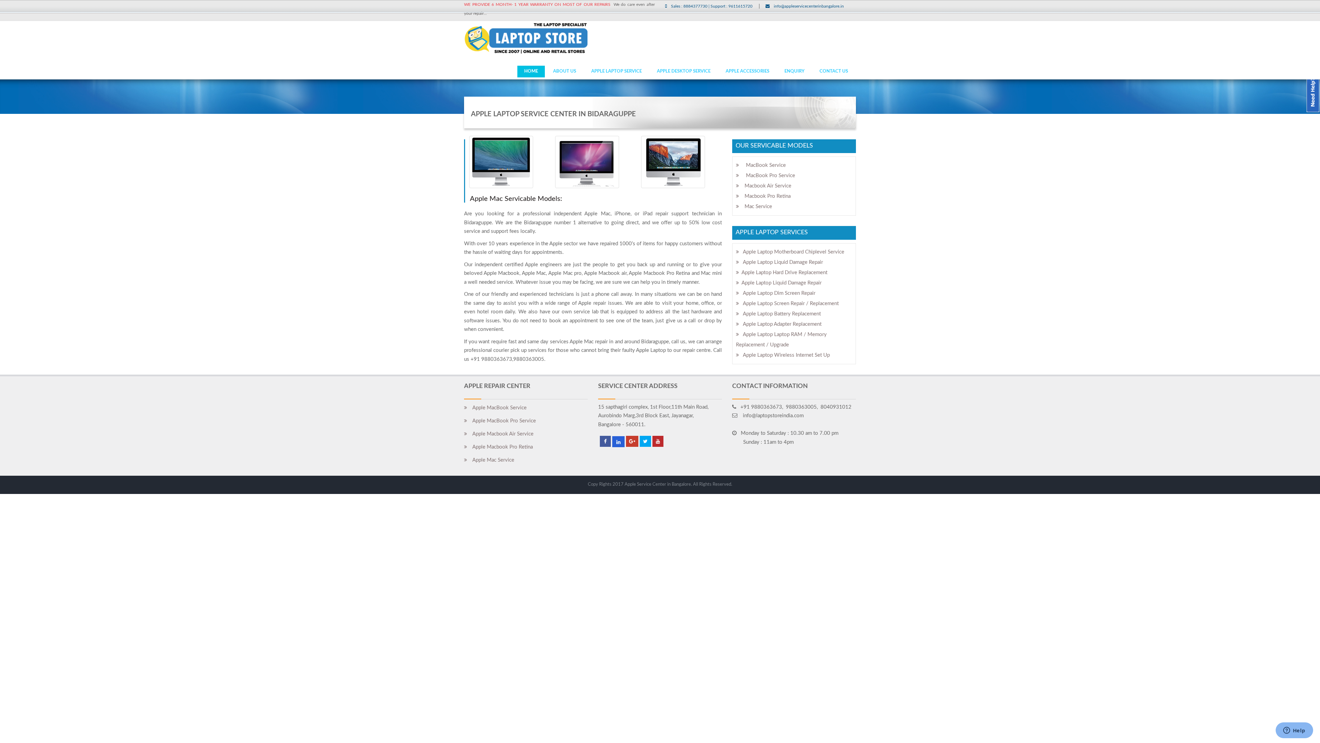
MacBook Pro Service (767, 175)
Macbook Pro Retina (765, 196)
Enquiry (794, 71)
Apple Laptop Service (616, 71)
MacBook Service (762, 165)
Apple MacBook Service (497, 407)
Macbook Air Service (765, 186)
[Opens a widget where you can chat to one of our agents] (1294, 731)
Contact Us (834, 71)
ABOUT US (564, 71)
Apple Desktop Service (684, 71)
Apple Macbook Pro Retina (500, 447)
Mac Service (755, 206)
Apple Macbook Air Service (500, 434)
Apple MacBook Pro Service (501, 420)
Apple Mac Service (490, 460)
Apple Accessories (747, 71)
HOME (531, 71)
